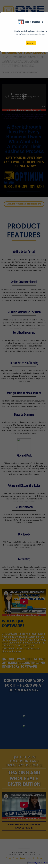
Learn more (30, 43)
